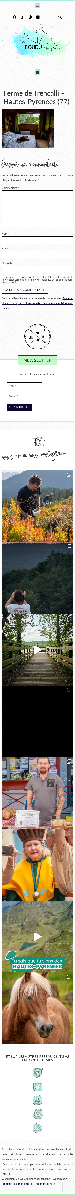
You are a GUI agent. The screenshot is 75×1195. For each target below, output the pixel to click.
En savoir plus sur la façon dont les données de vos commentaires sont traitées (37, 303)
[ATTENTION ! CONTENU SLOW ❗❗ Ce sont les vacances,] (37, 650)
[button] (37, 5)
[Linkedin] (38, 17)
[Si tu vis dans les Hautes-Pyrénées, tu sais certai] (37, 936)
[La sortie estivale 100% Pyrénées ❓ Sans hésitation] (37, 506)
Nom (5, 233)
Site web (7, 263)
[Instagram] (22, 17)
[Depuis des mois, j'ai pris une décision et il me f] (37, 721)
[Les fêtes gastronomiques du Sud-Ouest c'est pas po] (37, 793)
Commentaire (10, 188)
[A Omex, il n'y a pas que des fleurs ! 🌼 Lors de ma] (37, 1008)
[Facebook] (14, 17)
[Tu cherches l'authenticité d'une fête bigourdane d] (37, 865)
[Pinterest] (30, 17)
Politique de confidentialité (17, 1184)
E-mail (6, 248)
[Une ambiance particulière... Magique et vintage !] (37, 578)
